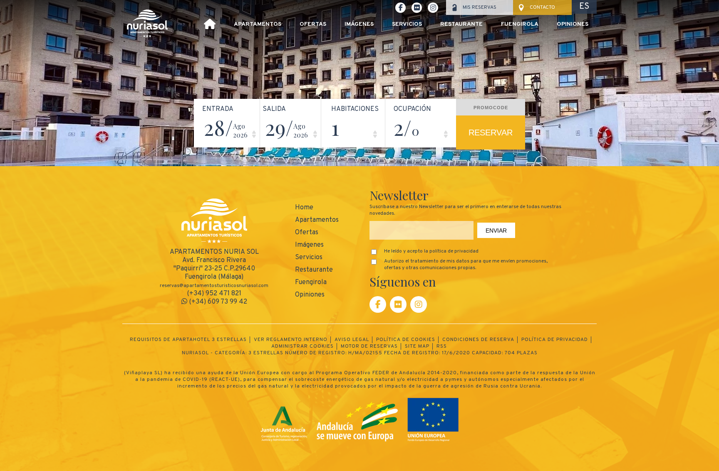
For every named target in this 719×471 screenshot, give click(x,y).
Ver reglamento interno (290, 339)
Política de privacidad (554, 339)
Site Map (417, 346)
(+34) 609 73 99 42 (217, 302)
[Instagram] (418, 304)
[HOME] (210, 25)
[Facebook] (377, 304)
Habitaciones (355, 109)
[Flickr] (398, 304)
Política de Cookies (405, 339)
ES (584, 6)
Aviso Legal (352, 339)
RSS (441, 346)
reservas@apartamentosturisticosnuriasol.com (214, 285)
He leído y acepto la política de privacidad (431, 251)
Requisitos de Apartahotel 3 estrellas (188, 339)
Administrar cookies (302, 346)
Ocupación (412, 109)
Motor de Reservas (369, 346)
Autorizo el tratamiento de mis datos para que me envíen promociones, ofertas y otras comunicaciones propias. (466, 264)
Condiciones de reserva (478, 339)
